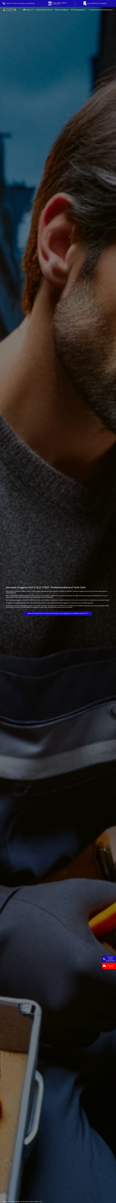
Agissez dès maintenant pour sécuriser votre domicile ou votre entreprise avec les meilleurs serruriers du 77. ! (58, 613)
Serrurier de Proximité (14, 1201)
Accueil (4, 1201)
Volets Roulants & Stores (44, 10)
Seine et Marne (34, 1201)
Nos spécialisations (79, 10)
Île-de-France (24, 1201)
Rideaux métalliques (61, 10)
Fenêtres (28, 10)
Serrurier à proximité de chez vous (101, 10)
